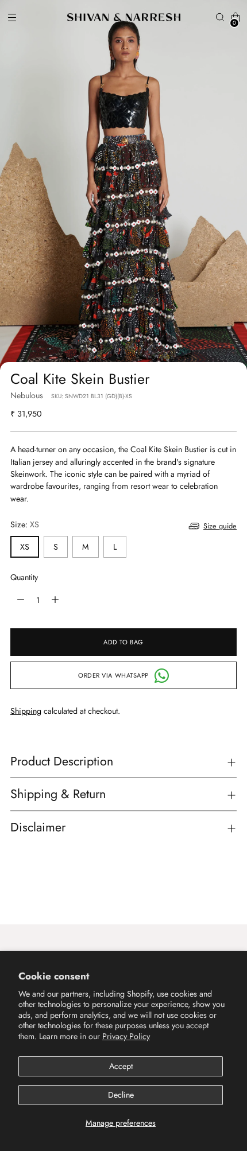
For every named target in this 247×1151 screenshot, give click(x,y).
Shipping (25, 711)
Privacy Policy (126, 1036)
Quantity (24, 577)
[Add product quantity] (20, 600)
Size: (24, 524)
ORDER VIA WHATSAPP (113, 675)
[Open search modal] (220, 17)
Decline (121, 1095)
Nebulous (26, 395)
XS (24, 547)
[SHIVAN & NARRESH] (123, 17)
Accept (121, 1066)
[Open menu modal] (12, 17)
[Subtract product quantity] (55, 600)
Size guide (220, 525)
